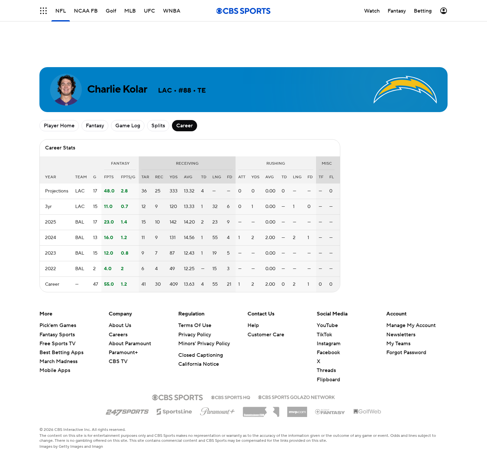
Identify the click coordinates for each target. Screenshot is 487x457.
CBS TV (118, 361)
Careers (118, 334)
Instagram (329, 343)
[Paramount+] (217, 410)
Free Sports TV (57, 343)
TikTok (324, 334)
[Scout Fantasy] (330, 411)
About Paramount (130, 343)
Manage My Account (411, 325)
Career (184, 125)
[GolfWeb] (367, 411)
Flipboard (328, 379)
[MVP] (297, 409)
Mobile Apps (54, 370)
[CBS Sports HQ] (230, 397)
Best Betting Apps (61, 352)
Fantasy (95, 125)
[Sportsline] (174, 410)
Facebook (328, 352)
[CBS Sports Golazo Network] (296, 396)
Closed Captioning (200, 355)
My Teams (398, 343)
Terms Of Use (194, 325)
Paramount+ (123, 352)
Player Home (59, 125)
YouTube (327, 325)
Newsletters (400, 334)
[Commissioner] (261, 409)
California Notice (198, 364)
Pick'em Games (57, 325)
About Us (120, 325)
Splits (158, 125)
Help (253, 325)
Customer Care (265, 334)
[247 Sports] (127, 410)
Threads (326, 370)
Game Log (127, 125)
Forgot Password (406, 352)
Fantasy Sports (57, 334)
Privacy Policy (194, 334)
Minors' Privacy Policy (204, 343)
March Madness (58, 361)
